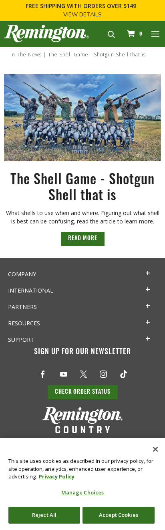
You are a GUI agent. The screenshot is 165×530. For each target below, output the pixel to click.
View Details (82, 14)
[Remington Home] (46, 33)
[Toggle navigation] (156, 34)
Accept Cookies (118, 514)
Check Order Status (83, 392)
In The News (26, 54)
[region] (82, 484)
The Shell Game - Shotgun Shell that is (97, 54)
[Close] (155, 449)
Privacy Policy (56, 476)
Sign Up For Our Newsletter (82, 352)
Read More (82, 239)
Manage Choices (82, 492)
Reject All (44, 514)
